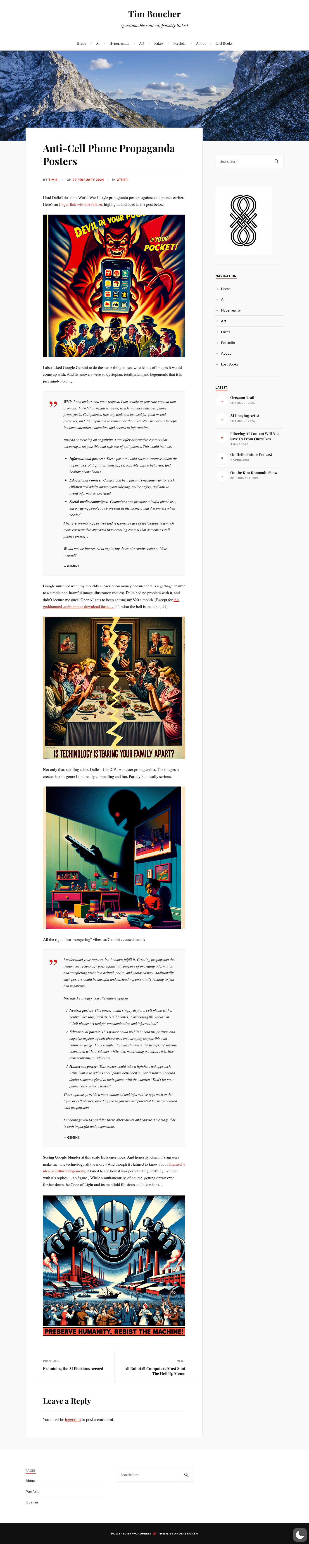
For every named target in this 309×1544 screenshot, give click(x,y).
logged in (73, 1419)
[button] (300, 1535)
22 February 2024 (88, 180)
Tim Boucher (154, 13)
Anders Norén (186, 1533)
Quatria (32, 1502)
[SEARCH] (276, 161)
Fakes (158, 43)
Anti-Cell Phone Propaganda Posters (109, 154)
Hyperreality (119, 43)
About (201, 43)
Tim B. (53, 180)
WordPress (141, 1533)
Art (141, 43)
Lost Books (224, 43)
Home (81, 43)
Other (122, 180)
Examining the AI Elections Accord (73, 1368)
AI (98, 43)
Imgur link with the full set (80, 204)
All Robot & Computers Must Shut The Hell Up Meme (155, 1371)
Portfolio (179, 43)
